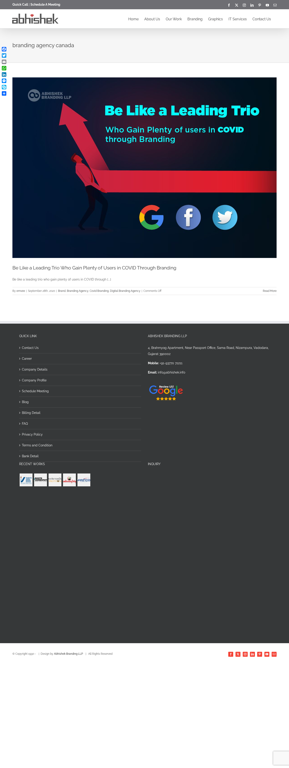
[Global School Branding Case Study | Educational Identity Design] (26, 480)
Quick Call (20, 4)
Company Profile (34, 380)
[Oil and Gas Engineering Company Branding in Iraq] (84, 480)
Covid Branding (99, 290)
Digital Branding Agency (125, 290)
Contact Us (30, 348)
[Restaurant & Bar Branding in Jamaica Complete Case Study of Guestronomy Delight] (69, 480)
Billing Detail (31, 413)
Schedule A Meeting (45, 4)
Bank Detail (30, 456)
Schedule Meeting (35, 391)
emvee (20, 290)
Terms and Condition (37, 445)
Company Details (34, 369)
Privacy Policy (32, 434)
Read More (270, 290)
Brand (61, 290)
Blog (25, 402)
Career (27, 358)
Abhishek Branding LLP (69, 653)
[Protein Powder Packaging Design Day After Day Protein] (55, 480)
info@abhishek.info (171, 372)
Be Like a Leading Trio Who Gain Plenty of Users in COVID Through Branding (94, 268)
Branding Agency (77, 290)
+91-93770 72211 (171, 363)
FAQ (25, 423)
